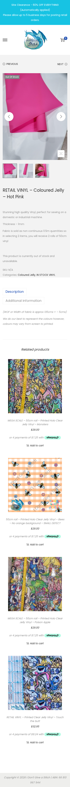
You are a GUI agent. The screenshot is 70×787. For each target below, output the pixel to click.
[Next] (61, 116)
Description (15, 291)
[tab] (35, 291)
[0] (62, 40)
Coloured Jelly (26, 275)
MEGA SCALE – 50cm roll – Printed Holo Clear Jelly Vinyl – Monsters (35, 422)
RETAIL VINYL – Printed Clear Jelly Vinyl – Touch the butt (35, 719)
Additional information (23, 300)
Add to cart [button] (36, 445)
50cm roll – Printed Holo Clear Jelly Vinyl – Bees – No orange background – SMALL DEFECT (35, 521)
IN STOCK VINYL (46, 275)
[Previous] (8, 116)
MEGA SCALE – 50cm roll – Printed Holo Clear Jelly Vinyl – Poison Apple (35, 620)
